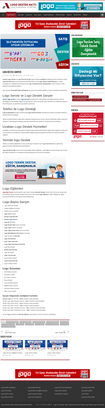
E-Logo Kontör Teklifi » (95, 100)
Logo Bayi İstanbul (86, 390)
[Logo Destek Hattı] (19, 5)
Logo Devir (20, 324)
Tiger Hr (69, 15)
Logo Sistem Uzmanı (7, 394)
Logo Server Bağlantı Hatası (12, 353)
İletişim (85, 15)
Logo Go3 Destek (6, 390)
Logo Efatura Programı (61, 394)
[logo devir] (52, 24)
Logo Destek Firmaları (34, 387)
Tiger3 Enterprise (49, 15)
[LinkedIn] (47, 404)
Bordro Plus (77, 15)
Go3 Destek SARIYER (12, 322)
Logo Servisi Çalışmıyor (35, 397)
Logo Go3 (29, 15)
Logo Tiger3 (37, 15)
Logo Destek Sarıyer (8, 324)
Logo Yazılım (64, 324)
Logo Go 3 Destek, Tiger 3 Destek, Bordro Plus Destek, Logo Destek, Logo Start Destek (78, 404)
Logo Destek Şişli (10, 331)
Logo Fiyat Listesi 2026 (87, 387)
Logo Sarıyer (40, 324)
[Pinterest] (45, 404)
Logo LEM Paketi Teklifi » (79, 100)
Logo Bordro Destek (61, 390)
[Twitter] (43, 404)
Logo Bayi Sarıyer (26, 322)
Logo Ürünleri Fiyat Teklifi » (80, 97)
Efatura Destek (60, 15)
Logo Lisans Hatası (54, 353)
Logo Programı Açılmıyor (35, 394)
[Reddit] (49, 404)
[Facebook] (41, 404)
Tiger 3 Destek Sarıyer (8, 326)
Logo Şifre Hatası (31, 353)
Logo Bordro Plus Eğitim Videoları (37, 390)
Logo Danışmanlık (52, 322)
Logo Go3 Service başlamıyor (63, 387)
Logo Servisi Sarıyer (52, 324)
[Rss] (36, 404)
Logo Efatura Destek (7, 397)
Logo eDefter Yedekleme (8, 387)
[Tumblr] (51, 404)
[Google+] (39, 404)
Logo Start (21, 15)
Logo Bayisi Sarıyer (39, 322)
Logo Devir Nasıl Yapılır (88, 397)
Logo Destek (3, 14)
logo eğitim (29, 324)
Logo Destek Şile (60, 331)
